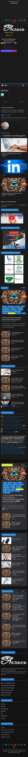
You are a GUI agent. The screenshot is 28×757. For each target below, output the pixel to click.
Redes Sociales (12, 313)
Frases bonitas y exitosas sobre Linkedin (17, 356)
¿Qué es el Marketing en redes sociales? (11, 154)
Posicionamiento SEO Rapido (8, 685)
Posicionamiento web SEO (7, 452)
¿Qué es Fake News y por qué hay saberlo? (18, 563)
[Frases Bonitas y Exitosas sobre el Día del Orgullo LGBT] (6, 385)
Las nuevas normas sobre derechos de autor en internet (18, 580)
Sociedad (19, 313)
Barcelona (22, 444)
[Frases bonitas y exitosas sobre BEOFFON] (6, 332)
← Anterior (5, 101)
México (11, 447)
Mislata (2, 443)
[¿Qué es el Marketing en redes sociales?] (14, 139)
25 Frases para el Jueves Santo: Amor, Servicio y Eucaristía (18, 548)
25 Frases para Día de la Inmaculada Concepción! (18, 515)
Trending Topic (6, 492)
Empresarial (14, 309)
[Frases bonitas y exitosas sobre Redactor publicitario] (14, 179)
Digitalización (20, 308)
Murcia (15, 446)
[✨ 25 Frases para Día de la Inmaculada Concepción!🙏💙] (6, 514)
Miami (14, 447)
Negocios (5, 313)
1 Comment (16, 397)
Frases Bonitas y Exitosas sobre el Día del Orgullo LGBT (18, 386)
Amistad (10, 482)
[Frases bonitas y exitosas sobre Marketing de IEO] (14, 291)
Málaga (11, 446)
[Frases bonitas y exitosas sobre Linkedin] (6, 355)
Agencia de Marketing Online (8, 683)
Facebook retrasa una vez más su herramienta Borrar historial (17, 404)
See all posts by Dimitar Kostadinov (10, 120)
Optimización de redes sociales (8, 449)
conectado (15, 205)
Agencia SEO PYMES (6, 695)
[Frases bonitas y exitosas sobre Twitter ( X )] (6, 347)
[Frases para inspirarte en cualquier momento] (2, 85)
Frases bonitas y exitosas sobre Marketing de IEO (12, 318)
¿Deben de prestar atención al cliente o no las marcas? (18, 556)
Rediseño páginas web (16, 448)
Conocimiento (6, 308)
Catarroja (17, 444)
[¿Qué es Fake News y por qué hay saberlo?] (7, 562)
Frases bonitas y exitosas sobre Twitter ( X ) (17, 348)
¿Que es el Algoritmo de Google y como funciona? (17, 395)
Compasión (14, 484)
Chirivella (3, 444)
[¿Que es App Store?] (7, 538)
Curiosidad (12, 486)
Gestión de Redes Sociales (7, 690)
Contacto (3, 718)
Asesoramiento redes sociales (16, 451)
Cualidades (12, 308)
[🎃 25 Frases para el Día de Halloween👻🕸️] (6, 640)
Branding (17, 306)
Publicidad (20, 453)
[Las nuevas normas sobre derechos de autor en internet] (7, 578)
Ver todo (23, 287)
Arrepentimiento (6, 484)
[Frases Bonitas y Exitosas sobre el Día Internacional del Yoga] (7, 570)
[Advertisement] (14, 69)
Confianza (21, 484)
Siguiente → (22, 101)
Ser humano (11, 491)
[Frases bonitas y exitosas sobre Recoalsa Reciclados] (6, 339)
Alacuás (12, 444)
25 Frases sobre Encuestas (8, 431)
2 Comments (17, 540)
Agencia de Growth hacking (7, 688)
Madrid (2, 446)
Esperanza (19, 486)
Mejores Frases (17, 311)
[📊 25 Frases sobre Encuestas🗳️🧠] (6, 522)
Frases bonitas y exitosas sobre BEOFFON (17, 333)
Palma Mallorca (21, 446)
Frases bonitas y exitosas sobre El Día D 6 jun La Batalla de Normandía (17, 379)
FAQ (2, 713)
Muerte (13, 489)
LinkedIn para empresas (11, 453)
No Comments (17, 373)
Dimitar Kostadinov (9, 321)
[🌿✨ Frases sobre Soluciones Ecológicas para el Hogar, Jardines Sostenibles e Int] (6, 604)
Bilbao (7, 447)
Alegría (4, 482)
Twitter (23, 313)
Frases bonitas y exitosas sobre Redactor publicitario (12, 194)
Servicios (3, 706)
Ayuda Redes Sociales (6, 692)
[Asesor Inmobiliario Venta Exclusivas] (6, 369)
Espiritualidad (6, 487)
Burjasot (7, 443)
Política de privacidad (12, 749)
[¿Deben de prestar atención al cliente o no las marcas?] (7, 554)
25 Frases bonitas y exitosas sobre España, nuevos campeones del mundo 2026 (18, 597)
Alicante (7, 446)
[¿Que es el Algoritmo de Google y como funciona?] (6, 393)
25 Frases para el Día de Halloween (18, 641)
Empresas (20, 309)
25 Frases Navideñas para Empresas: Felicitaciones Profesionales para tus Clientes (13, 498)
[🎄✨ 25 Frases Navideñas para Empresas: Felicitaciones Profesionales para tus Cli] (14, 468)
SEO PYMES (17, 752)
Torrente (12, 443)
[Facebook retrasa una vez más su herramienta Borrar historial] (6, 401)
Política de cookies (22, 749)
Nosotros (3, 704)
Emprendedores (6, 309)
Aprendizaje (10, 306)
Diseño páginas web (6, 448)
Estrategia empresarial (7, 311)
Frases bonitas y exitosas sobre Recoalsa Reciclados (17, 341)
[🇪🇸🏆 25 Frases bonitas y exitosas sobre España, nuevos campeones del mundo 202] (6, 594)
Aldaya (7, 444)
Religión (5, 491)
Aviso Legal (4, 749)
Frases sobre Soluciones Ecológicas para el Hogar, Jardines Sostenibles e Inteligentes (18, 607)
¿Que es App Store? (17, 538)
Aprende (4, 306)
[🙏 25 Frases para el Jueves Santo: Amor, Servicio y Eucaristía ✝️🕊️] (7, 546)
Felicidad (13, 487)
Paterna (17, 443)
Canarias (3, 447)
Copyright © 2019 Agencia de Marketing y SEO (14, 751)
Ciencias (22, 306)
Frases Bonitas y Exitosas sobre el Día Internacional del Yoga (18, 572)
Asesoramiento (4, 708)
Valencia (24, 442)
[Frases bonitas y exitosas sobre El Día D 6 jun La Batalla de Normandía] (6, 377)
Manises (22, 443)
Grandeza (19, 487)
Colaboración (4, 716)
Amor (15, 482)
